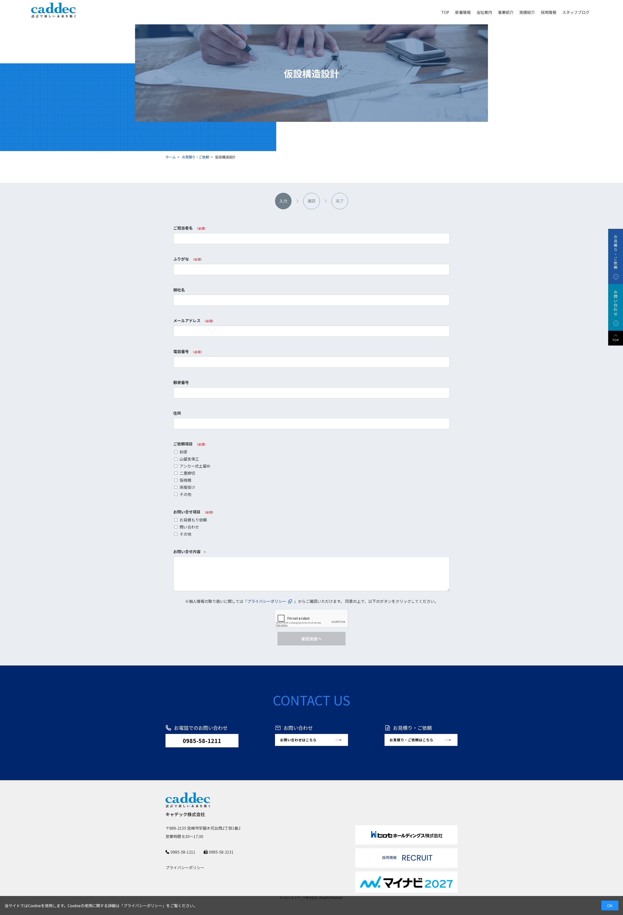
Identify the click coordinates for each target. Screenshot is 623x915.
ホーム (170, 156)
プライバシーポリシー (142, 905)
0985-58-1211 (202, 740)
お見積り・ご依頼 (195, 156)
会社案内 (484, 12)
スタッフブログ (575, 12)
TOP (445, 12)
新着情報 (463, 12)
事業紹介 (505, 12)
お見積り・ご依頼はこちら (411, 739)
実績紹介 (527, 12)
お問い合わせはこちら (298, 739)
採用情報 (548, 12)
